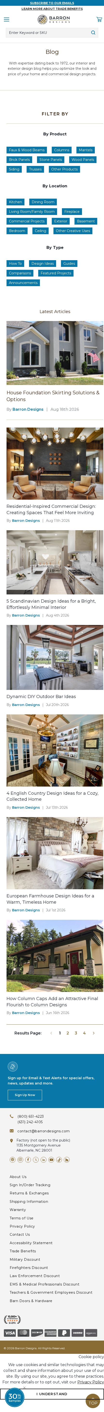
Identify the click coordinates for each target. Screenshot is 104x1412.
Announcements (23, 283)
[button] (14, 1397)
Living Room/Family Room (32, 211)
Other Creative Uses (73, 231)
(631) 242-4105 (30, 1122)
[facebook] (28, 1160)
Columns (61, 150)
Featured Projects (56, 273)
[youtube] (51, 1160)
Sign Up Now (25, 1095)
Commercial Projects (27, 221)
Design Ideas (42, 263)
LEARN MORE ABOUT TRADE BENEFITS (52, 9)
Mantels (85, 150)
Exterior (60, 221)
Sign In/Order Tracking (30, 1185)
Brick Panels (19, 160)
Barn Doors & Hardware (31, 1301)
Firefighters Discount (29, 1268)
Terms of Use (22, 1218)
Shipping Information (29, 1201)
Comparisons (20, 273)
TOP (93, 1403)
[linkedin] (43, 1160)
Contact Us (20, 1234)
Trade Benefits (23, 1251)
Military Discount (25, 1259)
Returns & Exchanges (29, 1193)
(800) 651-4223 (30, 1116)
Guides (69, 263)
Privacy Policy (22, 1226)
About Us (18, 1177)
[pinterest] (12, 1160)
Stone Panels (50, 160)
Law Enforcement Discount (35, 1276)
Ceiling (40, 231)
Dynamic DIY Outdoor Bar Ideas (41, 696)
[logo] (54, 19)
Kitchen (15, 202)
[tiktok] (59, 1160)
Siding (14, 169)
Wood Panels (83, 160)
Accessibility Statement (31, 1243)
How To (15, 263)
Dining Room (43, 202)
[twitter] (36, 1160)
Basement (86, 221)
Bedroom (17, 231)
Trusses (35, 169)
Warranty (18, 1210)
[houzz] (67, 1160)
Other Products (64, 169)
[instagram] (20, 1160)
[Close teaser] (24, 1387)
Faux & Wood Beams (27, 150)
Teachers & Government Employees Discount (51, 1292)
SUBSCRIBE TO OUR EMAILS (52, 3)
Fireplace (72, 211)
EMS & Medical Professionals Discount (44, 1284)
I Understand (52, 1394)
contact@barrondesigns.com (43, 1131)
